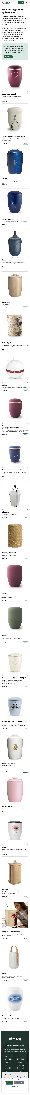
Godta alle (9, 1083)
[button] (2, 91)
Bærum (19, 1056)
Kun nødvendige (19, 1083)
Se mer (25, 101)
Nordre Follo (20, 1065)
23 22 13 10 (8, 1068)
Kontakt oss (8, 57)
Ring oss (21, 2)
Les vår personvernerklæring (15, 1090)
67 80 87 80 (20, 1059)
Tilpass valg (15, 1086)
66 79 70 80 (8, 1059)
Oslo (6, 1065)
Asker (6, 1056)
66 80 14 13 (20, 1068)
